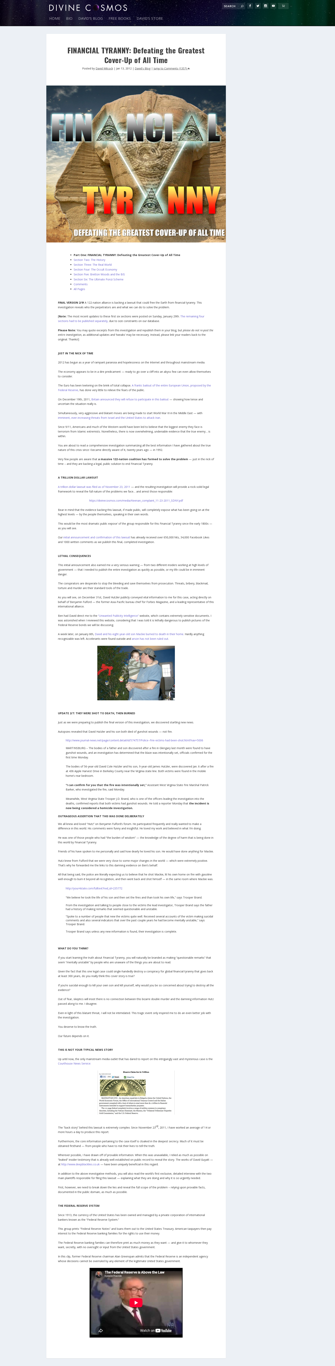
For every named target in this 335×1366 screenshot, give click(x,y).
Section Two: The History (89, 260)
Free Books (120, 19)
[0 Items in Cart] (283, 6)
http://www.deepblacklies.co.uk (80, 1164)
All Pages (79, 289)
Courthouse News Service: (74, 1063)
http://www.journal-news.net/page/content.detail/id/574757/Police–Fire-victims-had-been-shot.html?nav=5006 (134, 740)
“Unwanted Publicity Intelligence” (118, 615)
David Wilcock (104, 68)
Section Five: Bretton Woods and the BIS (99, 274)
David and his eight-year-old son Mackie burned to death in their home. (139, 634)
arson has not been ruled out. (150, 639)
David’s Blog (90, 19)
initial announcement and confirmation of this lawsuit (96, 537)
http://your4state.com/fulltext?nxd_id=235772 (94, 888)
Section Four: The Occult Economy (95, 269)
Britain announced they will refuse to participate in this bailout (130, 399)
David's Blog (142, 68)
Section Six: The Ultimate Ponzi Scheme (98, 279)
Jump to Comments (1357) (171, 68)
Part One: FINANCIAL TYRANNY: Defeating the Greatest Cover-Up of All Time (127, 255)
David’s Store (150, 19)
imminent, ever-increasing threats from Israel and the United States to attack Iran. (109, 418)
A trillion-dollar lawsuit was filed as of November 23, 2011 (94, 487)
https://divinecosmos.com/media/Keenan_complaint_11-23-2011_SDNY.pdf (136, 500)
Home (54, 19)
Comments (81, 284)
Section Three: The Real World (93, 264)
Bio (69, 19)
